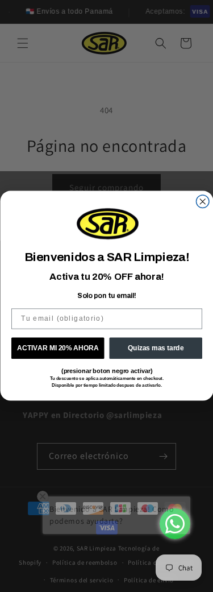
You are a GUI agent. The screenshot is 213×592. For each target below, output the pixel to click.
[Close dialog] (202, 201)
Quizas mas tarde (155, 348)
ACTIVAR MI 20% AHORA (57, 348)
